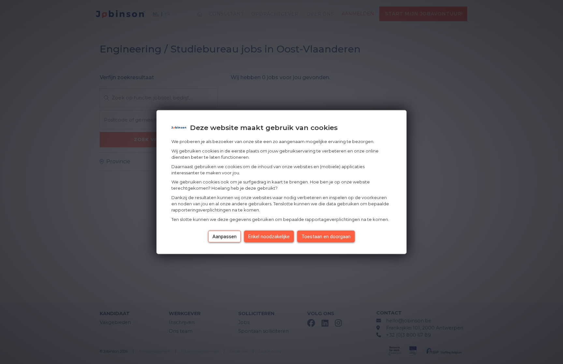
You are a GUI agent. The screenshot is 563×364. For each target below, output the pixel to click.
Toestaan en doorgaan (326, 236)
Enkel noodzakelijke (269, 236)
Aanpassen (224, 236)
